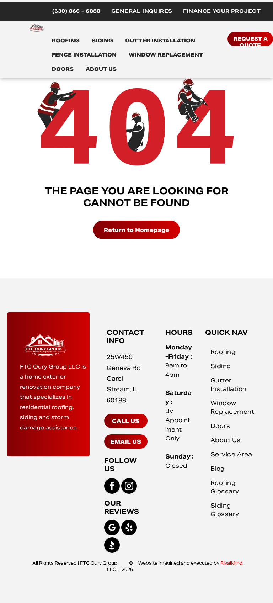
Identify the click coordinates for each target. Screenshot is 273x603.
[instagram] (129, 487)
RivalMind (231, 563)
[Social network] (112, 546)
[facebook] (112, 487)
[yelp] (129, 528)
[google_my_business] (112, 528)
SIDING (102, 40)
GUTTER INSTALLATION (160, 40)
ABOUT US (101, 69)
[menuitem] (76, 11)
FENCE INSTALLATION (84, 55)
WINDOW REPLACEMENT (166, 55)
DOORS (63, 69)
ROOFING (66, 40)
